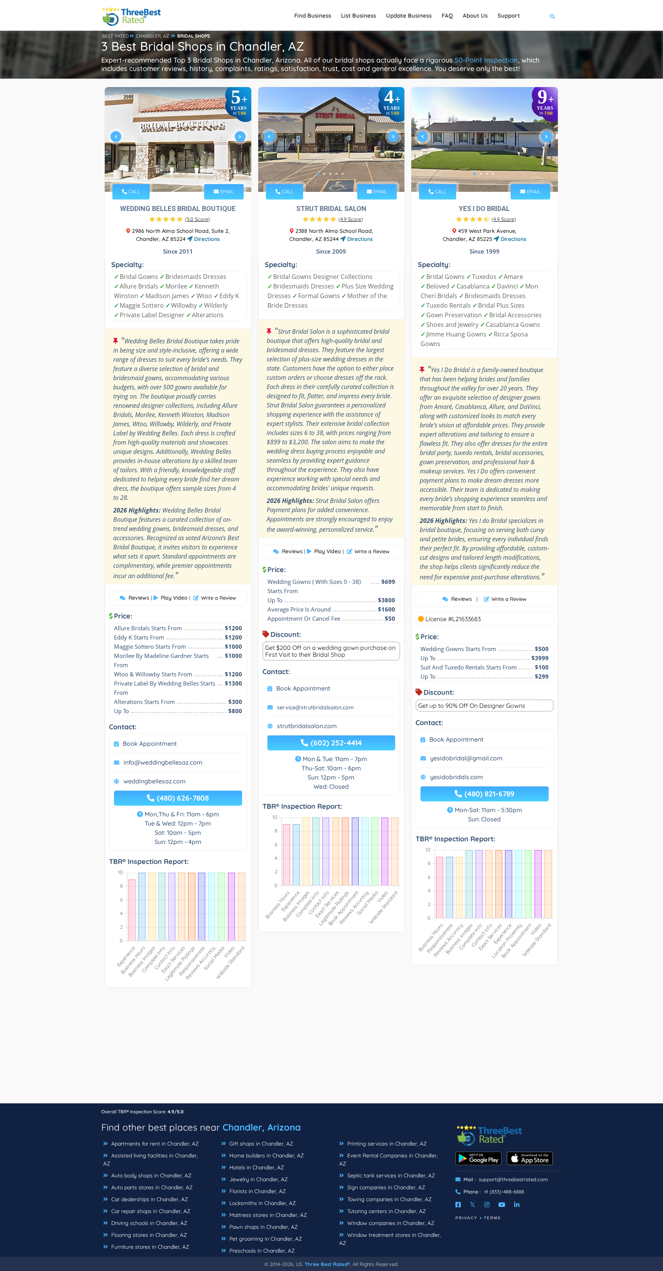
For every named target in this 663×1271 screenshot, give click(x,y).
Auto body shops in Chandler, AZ (150, 1175)
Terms (492, 1218)
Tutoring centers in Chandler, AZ (386, 1211)
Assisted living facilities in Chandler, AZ (150, 1159)
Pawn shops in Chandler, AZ (263, 1226)
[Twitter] (472, 1204)
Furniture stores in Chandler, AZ (149, 1246)
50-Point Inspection (486, 60)
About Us (475, 15)
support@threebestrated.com (513, 1179)
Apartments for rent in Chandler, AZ (154, 1143)
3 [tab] (177, 174)
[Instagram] (487, 1204)
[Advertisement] (331, 1049)
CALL (133, 191)
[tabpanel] (178, 139)
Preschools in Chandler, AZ (261, 1250)
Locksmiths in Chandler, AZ (262, 1203)
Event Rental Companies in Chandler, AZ (388, 1159)
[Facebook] (458, 1204)
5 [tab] (189, 174)
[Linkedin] (517, 1204)
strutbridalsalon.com (307, 726)
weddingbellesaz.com (155, 781)
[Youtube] (501, 1204)
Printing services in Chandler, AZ (386, 1143)
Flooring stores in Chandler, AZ (148, 1234)
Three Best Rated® (327, 1264)
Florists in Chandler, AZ (257, 1191)
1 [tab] (165, 174)
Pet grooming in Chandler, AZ (265, 1238)
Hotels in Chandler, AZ (256, 1167)
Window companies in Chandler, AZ (390, 1223)
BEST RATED (115, 36)
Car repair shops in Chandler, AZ (150, 1211)
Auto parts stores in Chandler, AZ (151, 1187)
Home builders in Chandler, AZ (266, 1155)
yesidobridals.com (456, 777)
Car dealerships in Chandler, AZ (149, 1199)
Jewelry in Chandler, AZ (258, 1179)
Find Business (312, 15)
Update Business (409, 15)
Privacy (466, 1218)
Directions (206, 239)
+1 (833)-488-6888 (504, 1192)
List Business (358, 15)
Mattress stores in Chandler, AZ (267, 1215)
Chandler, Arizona (262, 1127)
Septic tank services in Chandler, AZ (390, 1175)
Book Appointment (150, 743)
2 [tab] (171, 174)
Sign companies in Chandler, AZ (385, 1187)
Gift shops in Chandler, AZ (260, 1143)
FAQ (447, 15)
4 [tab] (183, 174)
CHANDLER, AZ (152, 36)
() (197, 219)
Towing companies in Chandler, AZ (389, 1199)
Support (509, 15)
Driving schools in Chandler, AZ (148, 1223)
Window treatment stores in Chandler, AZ (390, 1238)
